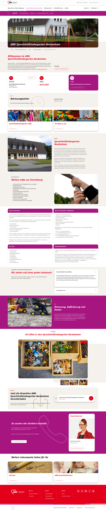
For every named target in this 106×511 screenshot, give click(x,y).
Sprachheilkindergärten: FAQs (43, 13)
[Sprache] (9, 13)
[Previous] (81, 342)
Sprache (15, 13)
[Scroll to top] (12, 507)
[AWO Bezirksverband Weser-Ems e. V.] (12, 2)
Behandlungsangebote (24, 13)
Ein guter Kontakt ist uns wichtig (63, 271)
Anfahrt (31, 77)
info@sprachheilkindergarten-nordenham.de (80, 84)
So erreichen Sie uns (60, 290)
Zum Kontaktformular (76, 87)
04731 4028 (44, 84)
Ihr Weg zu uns (33, 13)
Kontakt (51, 13)
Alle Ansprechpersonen (18, 441)
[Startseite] (11, 50)
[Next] (85, 342)
